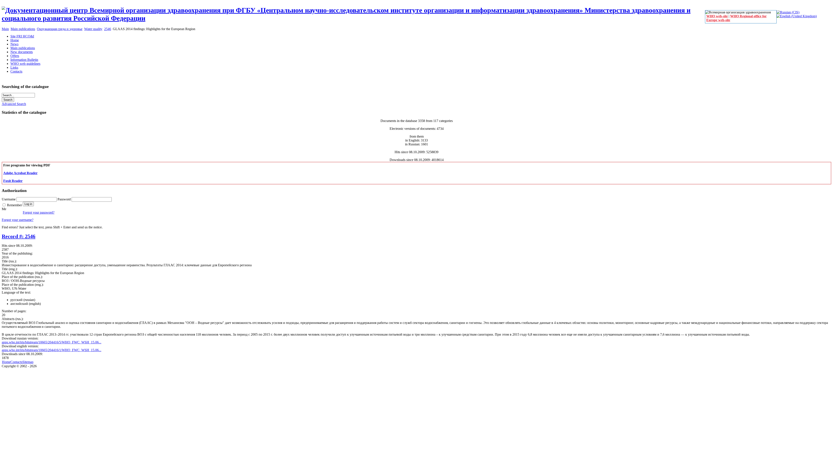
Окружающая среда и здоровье (59, 29)
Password (64, 199)
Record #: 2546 (18, 236)
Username (9, 199)
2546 (107, 29)
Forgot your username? (17, 220)
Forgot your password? (38, 212)
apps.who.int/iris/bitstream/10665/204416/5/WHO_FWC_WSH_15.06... (51, 342)
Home (6, 362)
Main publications (23, 29)
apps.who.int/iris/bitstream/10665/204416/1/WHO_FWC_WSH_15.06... (51, 350)
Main (5, 29)
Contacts (16, 362)
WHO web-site (717, 16)
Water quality (93, 29)
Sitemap (27, 362)
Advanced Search (14, 104)
